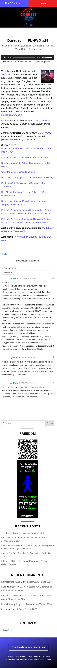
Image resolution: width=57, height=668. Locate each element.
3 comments (35, 49)
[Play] (4, 57)
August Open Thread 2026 (39, 582)
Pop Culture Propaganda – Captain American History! (27, 177)
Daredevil (7, 74)
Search (50, 423)
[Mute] (43, 57)
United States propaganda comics (18, 172)
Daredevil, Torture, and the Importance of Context (25, 157)
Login (43, 3)
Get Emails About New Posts (28, 647)
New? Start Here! (14, 3)
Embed (48, 61)
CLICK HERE (41, 120)
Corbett (8, 46)
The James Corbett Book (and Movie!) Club (22, 533)
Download (38, 61)
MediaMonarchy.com (11, 115)
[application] (27, 57)
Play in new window (22, 61)
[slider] (49, 57)
